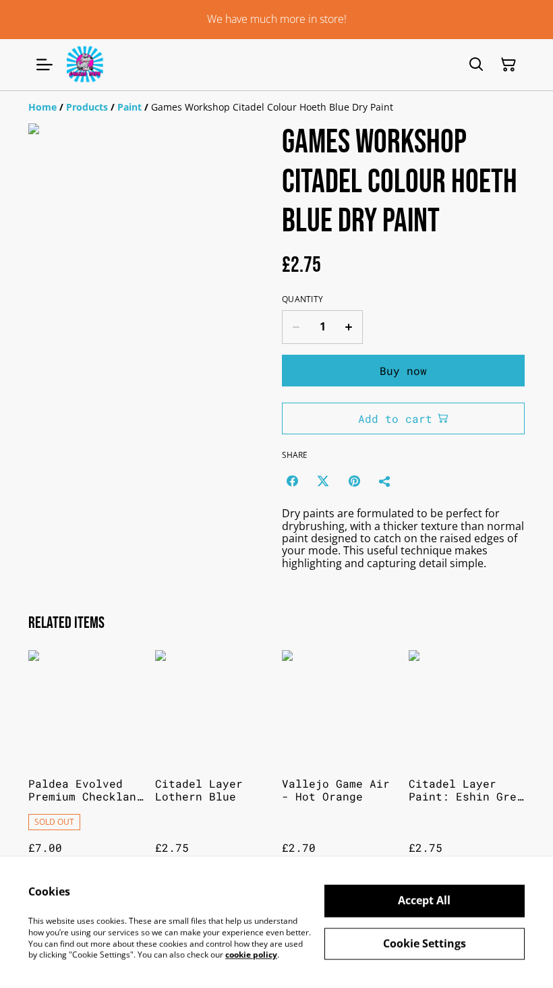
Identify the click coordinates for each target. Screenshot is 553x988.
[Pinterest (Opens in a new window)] (354, 481)
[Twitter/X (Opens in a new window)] (323, 481)
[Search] (476, 65)
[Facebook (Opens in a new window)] (292, 481)
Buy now (403, 371)
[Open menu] (44, 65)
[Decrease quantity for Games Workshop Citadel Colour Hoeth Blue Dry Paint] (296, 327)
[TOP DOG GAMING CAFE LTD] (85, 65)
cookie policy (251, 954)
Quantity (302, 299)
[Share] (385, 481)
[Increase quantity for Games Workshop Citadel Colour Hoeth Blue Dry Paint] (349, 327)
